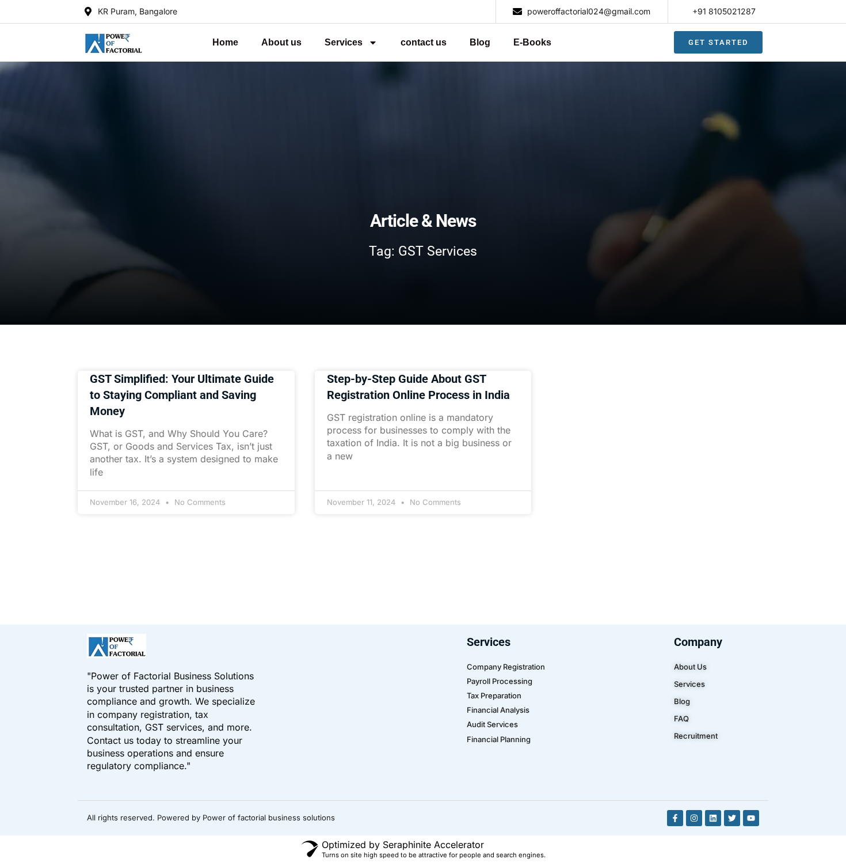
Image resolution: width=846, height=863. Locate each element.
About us (281, 42)
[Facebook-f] (675, 818)
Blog (480, 42)
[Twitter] (732, 818)
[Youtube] (751, 818)
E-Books (532, 42)
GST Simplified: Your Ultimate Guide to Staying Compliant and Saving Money (182, 395)
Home (225, 42)
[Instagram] (694, 818)
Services (344, 42)
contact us (424, 42)
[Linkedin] (713, 818)
